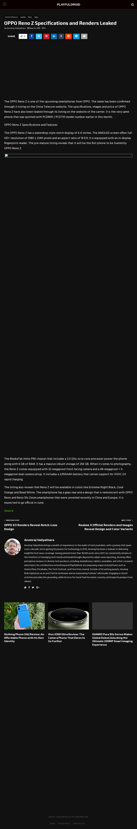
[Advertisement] (68, 72)
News (30, 17)
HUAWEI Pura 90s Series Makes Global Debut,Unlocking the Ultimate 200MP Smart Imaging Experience (112, 639)
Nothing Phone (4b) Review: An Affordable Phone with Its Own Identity (24, 638)
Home (52, 823)
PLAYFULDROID (68, 4)
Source (8, 510)
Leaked (23, 17)
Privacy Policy (64, 823)
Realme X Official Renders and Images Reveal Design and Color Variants (106, 527)
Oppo (36, 17)
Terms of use (79, 823)
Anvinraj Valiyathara (16, 28)
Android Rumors (11, 17)
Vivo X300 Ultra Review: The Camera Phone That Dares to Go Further (66, 638)
